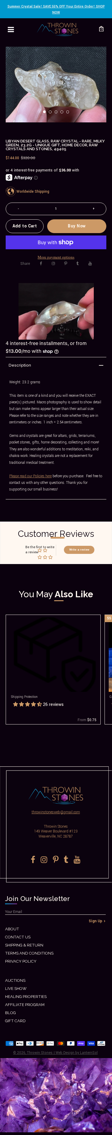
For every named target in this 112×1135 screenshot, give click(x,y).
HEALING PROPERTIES (26, 996)
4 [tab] (64, 114)
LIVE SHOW (16, 988)
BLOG (10, 1013)
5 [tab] (70, 114)
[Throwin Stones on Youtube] (90, 263)
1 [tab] (46, 114)
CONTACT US (17, 937)
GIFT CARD (15, 1021)
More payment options (56, 257)
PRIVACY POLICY (20, 961)
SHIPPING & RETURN (24, 945)
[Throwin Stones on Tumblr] (77, 263)
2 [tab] (52, 114)
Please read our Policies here (30, 476)
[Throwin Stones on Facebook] (41, 263)
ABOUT (12, 929)
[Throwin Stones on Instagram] (53, 263)
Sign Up (95, 921)
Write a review (79, 550)
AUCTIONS (15, 980)
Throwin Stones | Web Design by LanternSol (62, 1052)
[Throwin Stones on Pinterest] (65, 263)
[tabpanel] (56, 84)
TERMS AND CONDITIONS (29, 953)
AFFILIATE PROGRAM (25, 1004)
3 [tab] (58, 114)
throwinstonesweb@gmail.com (56, 812)
